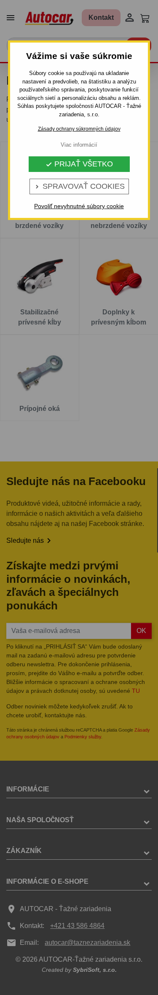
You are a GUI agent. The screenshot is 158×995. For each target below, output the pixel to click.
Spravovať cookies (79, 186)
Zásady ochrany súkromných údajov (79, 129)
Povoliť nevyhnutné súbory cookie (79, 206)
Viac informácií (79, 145)
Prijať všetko (79, 164)
